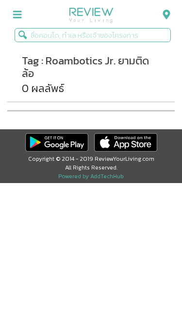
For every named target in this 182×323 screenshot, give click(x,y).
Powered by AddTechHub (91, 176)
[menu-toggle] (17, 15)
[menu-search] (164, 15)
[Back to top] (150, 291)
